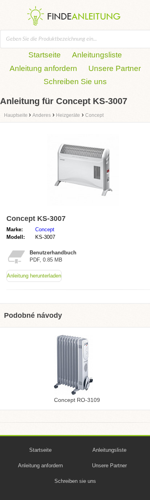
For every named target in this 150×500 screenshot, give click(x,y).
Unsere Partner (114, 68)
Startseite (44, 55)
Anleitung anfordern (43, 68)
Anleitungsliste (97, 55)
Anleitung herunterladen (34, 276)
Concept (44, 229)
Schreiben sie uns (75, 481)
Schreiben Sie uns (75, 81)
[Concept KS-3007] (83, 207)
